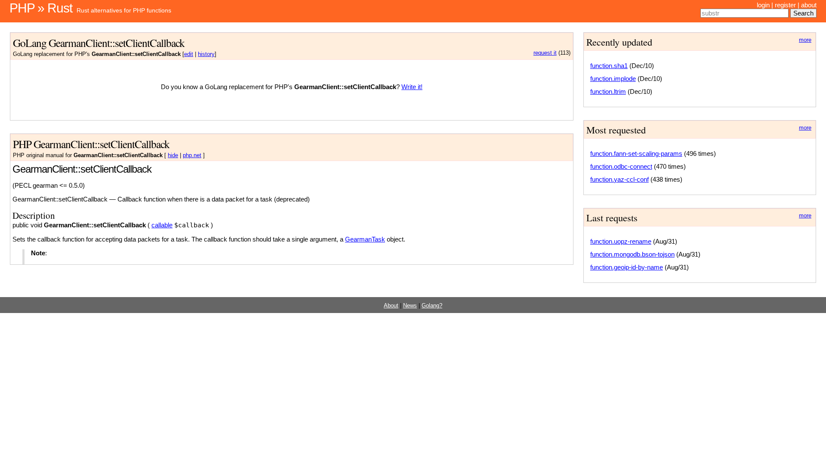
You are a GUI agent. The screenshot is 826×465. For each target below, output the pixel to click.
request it (545, 53)
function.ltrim (608, 91)
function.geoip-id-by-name (626, 267)
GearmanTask (365, 239)
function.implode (613, 78)
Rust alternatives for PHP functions (124, 10)
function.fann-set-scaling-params (636, 153)
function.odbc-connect (621, 166)
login (763, 5)
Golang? (432, 306)
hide (173, 155)
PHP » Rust (40, 8)
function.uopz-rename (620, 241)
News (410, 306)
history (206, 54)
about (809, 5)
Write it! (411, 86)
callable (162, 225)
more (805, 40)
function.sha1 (609, 65)
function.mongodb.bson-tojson (632, 254)
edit (188, 54)
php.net (192, 155)
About (391, 306)
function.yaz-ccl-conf (619, 179)
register (785, 5)
